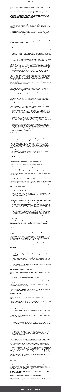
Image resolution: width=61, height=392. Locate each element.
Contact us (23, 389)
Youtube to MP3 (31, 3)
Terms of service (37, 389)
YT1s (31, 387)
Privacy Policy (29, 389)
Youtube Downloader (22, 3)
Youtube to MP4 (39, 3)
